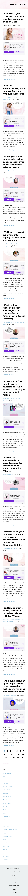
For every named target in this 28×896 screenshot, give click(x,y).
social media (20, 619)
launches (5, 244)
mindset (10, 97)
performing (6, 826)
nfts (4, 819)
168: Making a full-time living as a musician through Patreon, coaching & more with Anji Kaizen (14, 388)
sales (4, 324)
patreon (22, 244)
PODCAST (14, 882)
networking (6, 816)
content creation (10, 619)
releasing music (7, 836)
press (11, 474)
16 (14, 757)
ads (4, 398)
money (10, 171)
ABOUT (14, 879)
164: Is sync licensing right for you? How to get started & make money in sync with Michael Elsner (14, 686)
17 (18, 757)
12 (19, 754)
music (4, 813)
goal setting (6, 789)
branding (5, 780)
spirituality (6, 846)
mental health (7, 803)
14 (6, 757)
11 (15, 754)
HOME (14, 875)
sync (14, 695)
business (5, 97)
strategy (15, 171)
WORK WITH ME (14, 885)
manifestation (7, 796)
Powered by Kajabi (14, 872)
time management (8, 621)
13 (23, 754)
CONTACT (14, 892)
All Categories (7, 773)
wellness (5, 859)
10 (12, 754)
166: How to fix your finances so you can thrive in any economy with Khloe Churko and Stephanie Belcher (14, 538)
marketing (12, 244)
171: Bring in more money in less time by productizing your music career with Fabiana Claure (14, 162)
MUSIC (14, 889)
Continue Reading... (9, 79)
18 (22, 757)
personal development (10, 829)
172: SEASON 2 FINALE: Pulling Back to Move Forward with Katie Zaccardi (14, 89)
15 (10, 757)
